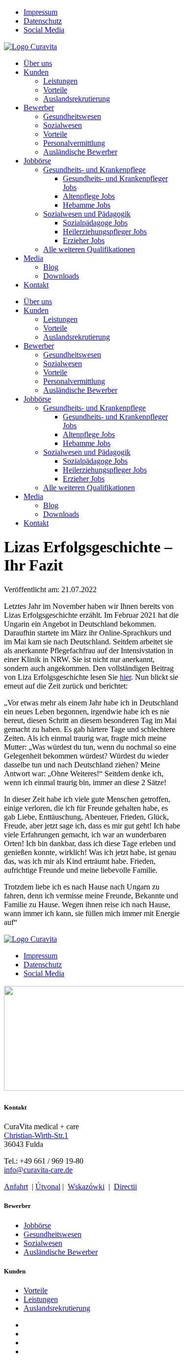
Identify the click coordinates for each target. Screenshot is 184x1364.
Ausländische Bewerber (80, 152)
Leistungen (60, 81)
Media (33, 258)
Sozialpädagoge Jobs (95, 223)
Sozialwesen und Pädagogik (87, 214)
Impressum (40, 12)
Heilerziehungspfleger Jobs (105, 231)
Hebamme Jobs (86, 205)
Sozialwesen (62, 125)
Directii (125, 1186)
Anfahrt (16, 1186)
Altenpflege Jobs (89, 196)
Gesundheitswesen (72, 116)
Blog (50, 267)
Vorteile (55, 90)
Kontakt (36, 285)
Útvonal (47, 1186)
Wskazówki (86, 1186)
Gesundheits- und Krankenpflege (94, 169)
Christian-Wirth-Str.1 (36, 1135)
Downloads (61, 276)
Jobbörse (37, 161)
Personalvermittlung (74, 143)
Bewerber (39, 107)
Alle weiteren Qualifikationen (89, 249)
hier (125, 677)
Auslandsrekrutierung (76, 99)
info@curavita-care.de (38, 1170)
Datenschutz (43, 21)
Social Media (44, 30)
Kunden (36, 72)
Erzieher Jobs (84, 240)
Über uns (38, 63)
